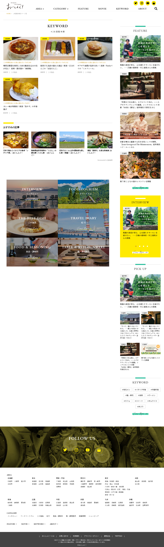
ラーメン (152, 395)
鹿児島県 (121, 505)
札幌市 (10, 481)
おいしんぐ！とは (48, 536)
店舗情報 (82, 516)
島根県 (65, 502)
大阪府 (41, 502)
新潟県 (144, 481)
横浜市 (83, 481)
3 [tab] (141, 245)
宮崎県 (114, 505)
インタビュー (12, 516)
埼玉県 (65, 481)
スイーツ (139, 401)
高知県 (83, 505)
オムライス (153, 401)
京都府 (34, 502)
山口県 (65, 505)
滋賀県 (47, 502)
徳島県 (89, 502)
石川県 (137, 484)
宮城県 (34, 484)
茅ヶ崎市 (97, 481)
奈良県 (41, 505)
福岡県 (107, 502)
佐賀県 (120, 502)
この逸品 (40, 516)
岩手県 (41, 481)
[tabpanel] (140, 224)
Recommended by (102, 160)
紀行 (48, 516)
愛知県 (23, 502)
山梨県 (72, 481)
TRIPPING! (118, 536)
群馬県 (65, 484)
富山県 (137, 481)
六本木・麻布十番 (111, 486)
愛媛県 (96, 502)
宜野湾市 (145, 505)
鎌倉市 (89, 481)
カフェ (127, 401)
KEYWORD (122, 8)
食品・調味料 (58, 516)
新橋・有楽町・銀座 (112, 481)
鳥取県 (58, 505)
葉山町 (89, 486)
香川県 (83, 502)
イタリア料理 (141, 389)
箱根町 (91, 484)
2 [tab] (137, 245)
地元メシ (126, 389)
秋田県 (47, 481)
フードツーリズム (27, 516)
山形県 (41, 484)
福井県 (150, 481)
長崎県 (114, 502)
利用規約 (76, 536)
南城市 (144, 502)
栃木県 (58, 484)
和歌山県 (48, 505)
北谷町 (138, 505)
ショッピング (94, 516)
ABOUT (142, 8)
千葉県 (58, 481)
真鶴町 (83, 486)
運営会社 (107, 536)
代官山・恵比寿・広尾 (112, 489)
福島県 (47, 484)
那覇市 (131, 502)
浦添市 (131, 505)
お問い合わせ (63, 536)
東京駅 (121, 486)
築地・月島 (126, 489)
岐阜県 (10, 502)
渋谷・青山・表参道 (112, 484)
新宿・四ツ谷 (109, 495)
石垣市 (138, 502)
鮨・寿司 (130, 395)
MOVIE (102, 8)
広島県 (58, 502)
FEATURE (83, 8)
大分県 (107, 505)
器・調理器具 (71, 516)
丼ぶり (141, 406)
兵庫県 (34, 505)
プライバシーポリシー (91, 536)
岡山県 (72, 502)
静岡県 (16, 502)
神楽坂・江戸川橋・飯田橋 (114, 492)
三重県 (10, 505)
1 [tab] (133, 245)
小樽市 (16, 481)
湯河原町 (98, 484)
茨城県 (72, 484)
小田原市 (84, 484)
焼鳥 (141, 395)
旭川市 (23, 481)
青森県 (34, 481)
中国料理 (155, 389)
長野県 (58, 486)
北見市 (10, 484)
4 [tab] (145, 245)
